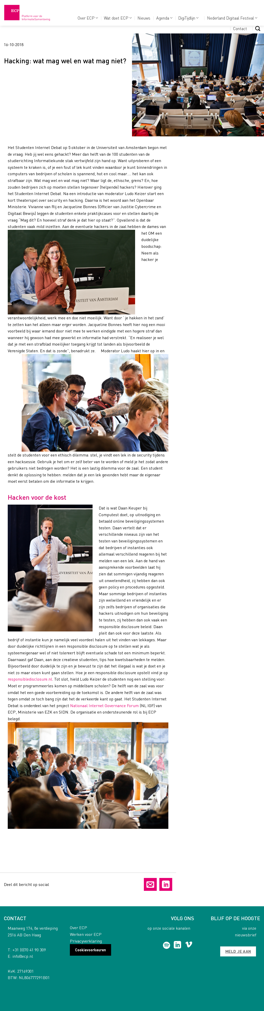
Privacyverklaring (86, 941)
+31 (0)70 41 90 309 (29, 949)
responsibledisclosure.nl (30, 679)
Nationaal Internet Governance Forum (104, 705)
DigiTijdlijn (186, 18)
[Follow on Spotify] (166, 945)
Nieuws (143, 18)
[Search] (257, 28)
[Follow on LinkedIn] (177, 945)
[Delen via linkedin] (165, 884)
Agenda (162, 18)
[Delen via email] (150, 884)
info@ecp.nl (22, 956)
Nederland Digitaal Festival (230, 18)
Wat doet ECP (116, 18)
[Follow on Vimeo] (188, 945)
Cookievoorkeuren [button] (90, 949)
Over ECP (86, 18)
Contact (240, 28)
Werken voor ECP (86, 934)
